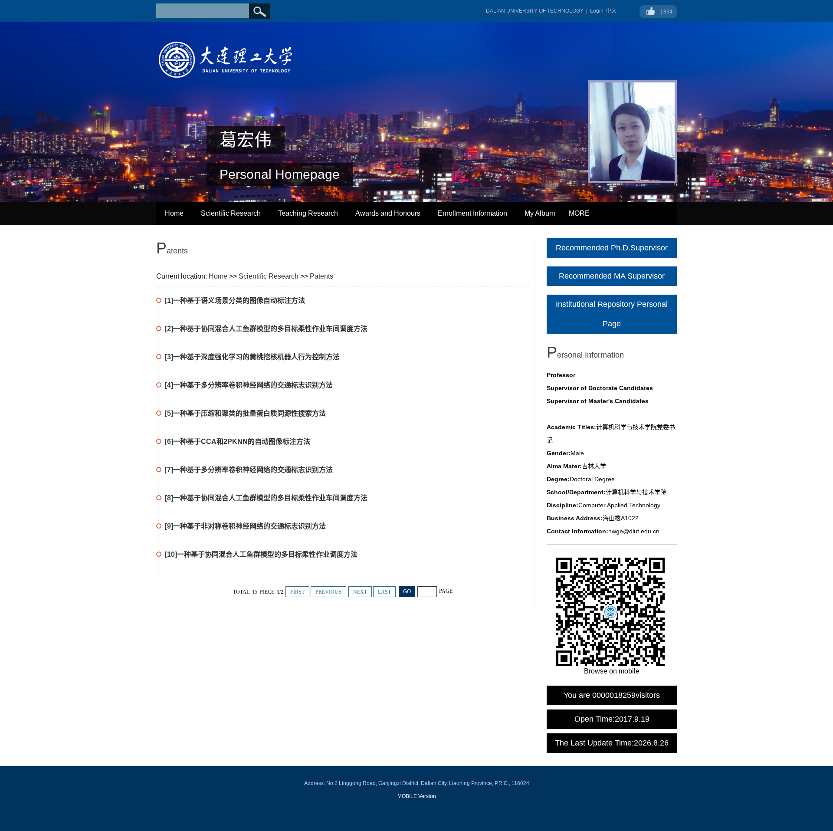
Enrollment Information (472, 213)
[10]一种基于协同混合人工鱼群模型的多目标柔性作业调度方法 (261, 554)
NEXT (360, 592)
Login (596, 11)
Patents (321, 276)
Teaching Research (308, 213)
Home (174, 213)
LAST (384, 592)
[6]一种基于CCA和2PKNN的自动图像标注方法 (237, 441)
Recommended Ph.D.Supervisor (612, 247)
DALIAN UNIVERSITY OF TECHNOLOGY (535, 11)
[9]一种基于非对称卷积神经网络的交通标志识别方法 (245, 526)
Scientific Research (231, 213)
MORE (579, 213)
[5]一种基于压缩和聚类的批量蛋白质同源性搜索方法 (245, 413)
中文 (611, 11)
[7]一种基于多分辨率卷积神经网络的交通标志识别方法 (249, 469)
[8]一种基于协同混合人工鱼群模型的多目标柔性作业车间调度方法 (266, 498)
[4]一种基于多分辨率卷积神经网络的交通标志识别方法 (249, 385)
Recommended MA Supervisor (612, 276)
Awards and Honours (387, 213)
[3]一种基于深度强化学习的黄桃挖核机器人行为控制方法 (252, 357)
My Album (540, 213)
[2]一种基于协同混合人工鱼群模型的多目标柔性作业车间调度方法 (266, 328)
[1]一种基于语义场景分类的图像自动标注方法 (235, 300)
